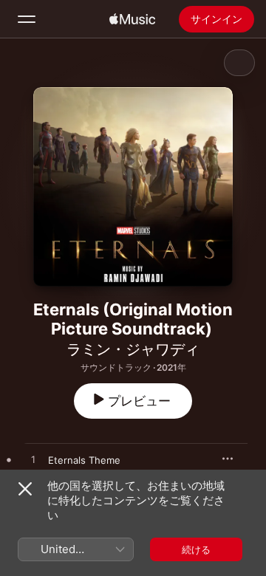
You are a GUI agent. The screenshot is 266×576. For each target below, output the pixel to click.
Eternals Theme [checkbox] (84, 460)
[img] (132, 19)
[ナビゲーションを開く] (26, 19)
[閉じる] (25, 489)
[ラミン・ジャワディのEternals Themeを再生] (33, 460)
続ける (196, 549)
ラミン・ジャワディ (133, 349)
